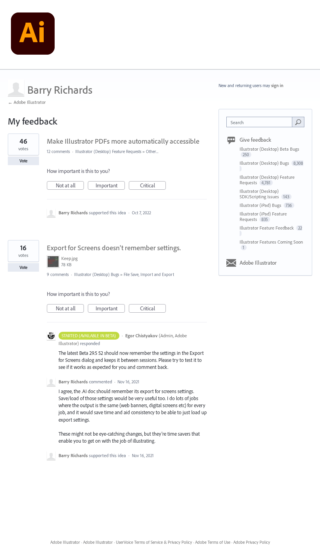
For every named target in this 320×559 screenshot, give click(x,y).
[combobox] (261, 122)
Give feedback (255, 139)
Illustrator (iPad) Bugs (261, 205)
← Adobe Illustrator (27, 102)
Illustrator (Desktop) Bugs (96, 274)
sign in (277, 85)
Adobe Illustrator (258, 262)
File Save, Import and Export (149, 274)
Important (110, 186)
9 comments (58, 274)
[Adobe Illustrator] (33, 35)
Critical (153, 186)
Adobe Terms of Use (212, 542)
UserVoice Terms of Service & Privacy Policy (154, 542)
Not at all (70, 186)
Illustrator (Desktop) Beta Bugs (269, 149)
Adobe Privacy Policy (251, 542)
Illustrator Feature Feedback (267, 228)
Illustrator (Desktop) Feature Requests (108, 151)
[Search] (298, 122)
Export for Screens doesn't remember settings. (114, 247)
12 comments (58, 151)
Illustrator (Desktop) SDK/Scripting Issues (260, 193)
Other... (152, 151)
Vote (24, 161)
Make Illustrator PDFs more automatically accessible (123, 141)
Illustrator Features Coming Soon (271, 242)
